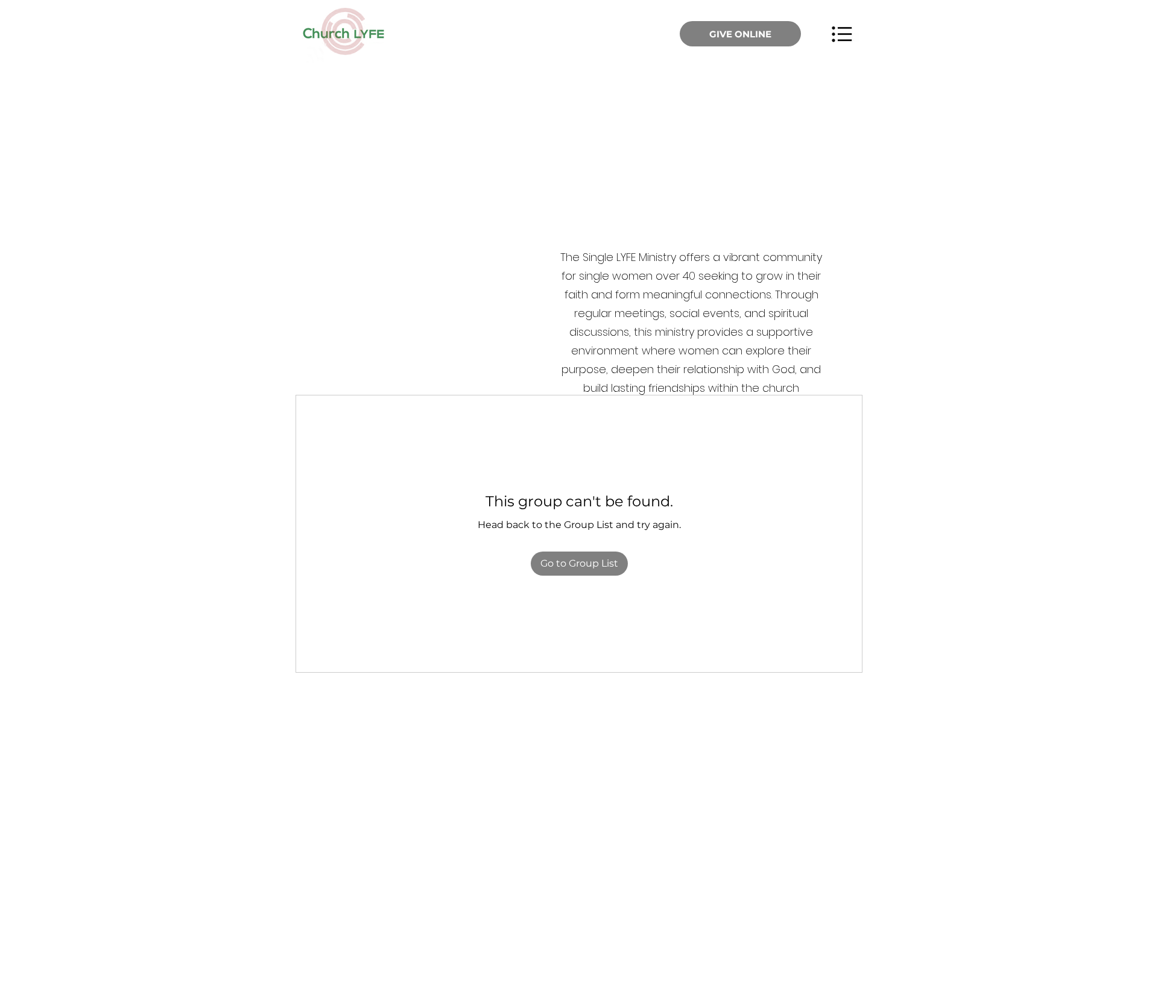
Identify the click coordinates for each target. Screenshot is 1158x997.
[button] (841, 33)
